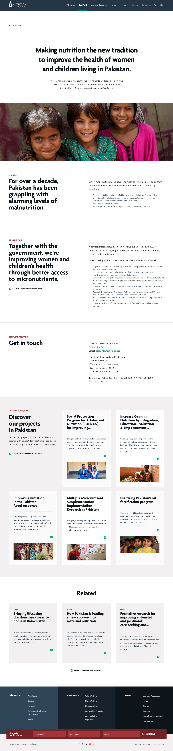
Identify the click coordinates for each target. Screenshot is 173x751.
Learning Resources (99, 5)
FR (161, 5)
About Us (71, 5)
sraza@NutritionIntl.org (108, 350)
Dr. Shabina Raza (97, 347)
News (113, 5)
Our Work (82, 5)
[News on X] (86, 744)
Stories (125, 5)
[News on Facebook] (79, 744)
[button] (155, 5)
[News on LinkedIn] (94, 744)
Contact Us (146, 5)
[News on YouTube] (90, 744)
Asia (11, 25)
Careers (135, 5)
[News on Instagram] (82, 744)
